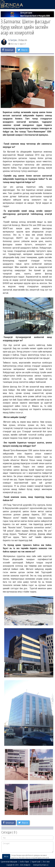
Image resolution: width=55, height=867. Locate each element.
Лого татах (46, 861)
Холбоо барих (24, 861)
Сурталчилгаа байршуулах (9, 861)
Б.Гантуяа (12, 40)
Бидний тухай (36, 861)
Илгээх (6, 856)
